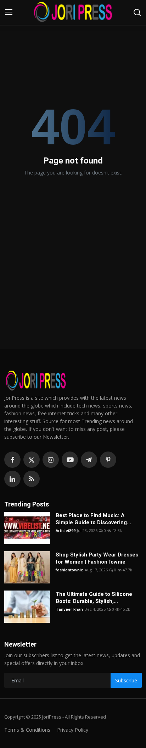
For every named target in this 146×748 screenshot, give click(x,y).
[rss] (31, 479)
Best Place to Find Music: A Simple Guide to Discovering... (93, 519)
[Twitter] (31, 459)
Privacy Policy (72, 729)
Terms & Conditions (27, 729)
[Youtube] (70, 459)
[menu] (9, 12)
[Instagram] (51, 459)
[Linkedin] (12, 479)
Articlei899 (65, 530)
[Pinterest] (108, 459)
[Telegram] (89, 459)
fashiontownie (69, 569)
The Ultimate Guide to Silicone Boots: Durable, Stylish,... (94, 597)
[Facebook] (12, 459)
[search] (137, 12)
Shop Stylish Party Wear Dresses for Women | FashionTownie (97, 558)
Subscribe (126, 680)
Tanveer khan (69, 609)
